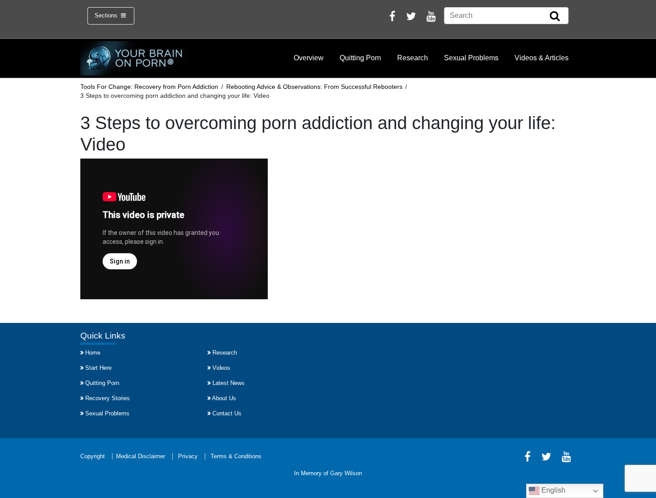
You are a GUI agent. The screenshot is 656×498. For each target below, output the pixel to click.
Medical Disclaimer (140, 456)
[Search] (555, 16)
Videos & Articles (542, 58)
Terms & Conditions (236, 456)
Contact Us (226, 413)
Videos (221, 367)
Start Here (98, 367)
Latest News (228, 383)
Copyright (92, 456)
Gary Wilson (346, 473)
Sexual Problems (471, 58)
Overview (309, 58)
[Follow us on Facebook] (392, 17)
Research (412, 58)
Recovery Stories (107, 398)
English (552, 490)
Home (92, 352)
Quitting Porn (360, 58)
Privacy (188, 456)
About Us (224, 398)
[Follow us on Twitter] (411, 17)
